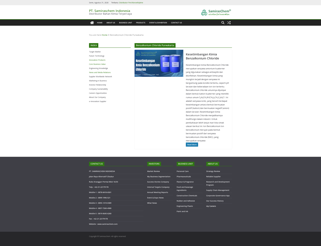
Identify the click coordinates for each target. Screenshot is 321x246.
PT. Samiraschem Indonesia (109, 11)
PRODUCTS (140, 22)
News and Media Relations (100, 72)
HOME (99, 22)
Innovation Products (97, 60)
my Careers (211, 206)
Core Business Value (97, 64)
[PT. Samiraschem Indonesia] (92, 23)
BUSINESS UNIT (125, 22)
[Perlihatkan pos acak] (229, 23)
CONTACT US (176, 22)
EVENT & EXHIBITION (158, 22)
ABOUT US (110, 22)
